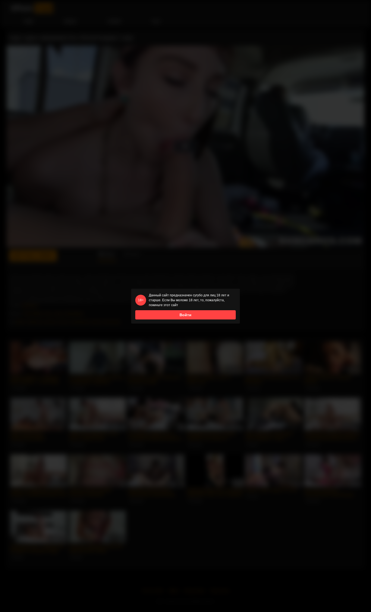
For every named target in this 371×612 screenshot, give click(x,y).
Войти (185, 315)
